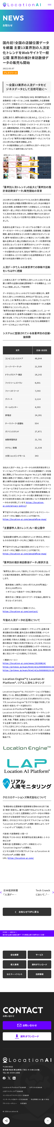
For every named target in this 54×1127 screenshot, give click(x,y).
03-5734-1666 (13, 1073)
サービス (39, 954)
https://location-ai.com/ (21, 858)
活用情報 (39, 974)
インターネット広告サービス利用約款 (15, 1099)
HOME (5, 932)
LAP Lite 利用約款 (35, 1087)
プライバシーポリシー (10, 1103)
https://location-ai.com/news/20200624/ (24, 663)
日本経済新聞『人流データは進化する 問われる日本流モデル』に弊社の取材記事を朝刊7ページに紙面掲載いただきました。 (10, 893)
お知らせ (13, 932)
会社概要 (14, 954)
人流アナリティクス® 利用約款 (13, 1091)
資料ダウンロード (39, 964)
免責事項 (23, 1103)
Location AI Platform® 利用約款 (14, 1087)
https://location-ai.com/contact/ (20, 611)
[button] (49, 5)
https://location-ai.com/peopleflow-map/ (25, 519)
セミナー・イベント (14, 974)
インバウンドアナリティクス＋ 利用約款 (16, 1095)
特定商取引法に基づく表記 (40, 1099)
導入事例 (14, 964)
